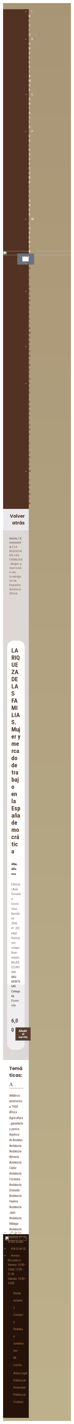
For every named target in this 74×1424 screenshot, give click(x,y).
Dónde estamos (18, 1300)
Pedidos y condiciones (29, 425)
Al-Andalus (16, 1140)
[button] (25, 259)
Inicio (13, 538)
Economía (15, 543)
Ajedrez (14, 1134)
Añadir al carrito (23, 1034)
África (13, 1112)
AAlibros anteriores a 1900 (15, 1101)
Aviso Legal (20, 1373)
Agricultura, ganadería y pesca (16, 1123)
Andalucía (15, 1146)
